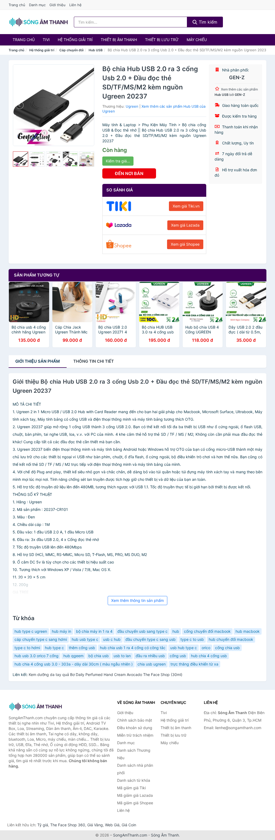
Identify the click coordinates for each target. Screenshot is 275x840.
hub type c (54, 647)
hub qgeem (73, 655)
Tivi (46, 39)
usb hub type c (183, 647)
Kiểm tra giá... (118, 161)
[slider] (20, 159)
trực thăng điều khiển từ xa (194, 664)
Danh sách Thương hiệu (133, 754)
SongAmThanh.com (130, 835)
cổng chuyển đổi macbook (207, 631)
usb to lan (122, 655)
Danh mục (37, 5)
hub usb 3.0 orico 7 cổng (37, 655)
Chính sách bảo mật (134, 720)
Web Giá (112, 825)
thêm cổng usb (82, 647)
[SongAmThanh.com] (38, 22)
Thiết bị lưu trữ (162, 39)
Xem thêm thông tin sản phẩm (137, 600)
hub (175, 631)
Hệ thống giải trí (75, 39)
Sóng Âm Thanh (165, 835)
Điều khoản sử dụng (134, 727)
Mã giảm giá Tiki (131, 788)
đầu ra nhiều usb (150, 655)
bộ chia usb (98, 655)
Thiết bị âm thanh (119, 39)
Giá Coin (129, 825)
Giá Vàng (95, 825)
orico (206, 647)
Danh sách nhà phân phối (135, 769)
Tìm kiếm (207, 22)
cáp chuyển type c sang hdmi (41, 639)
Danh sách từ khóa (133, 780)
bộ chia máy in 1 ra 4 (94, 631)
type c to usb (192, 639)
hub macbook (248, 631)
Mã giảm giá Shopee (135, 803)
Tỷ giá (42, 825)
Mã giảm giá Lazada (135, 795)
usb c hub (112, 639)
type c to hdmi (27, 647)
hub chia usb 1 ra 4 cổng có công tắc (132, 647)
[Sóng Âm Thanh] (35, 706)
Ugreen (132, 106)
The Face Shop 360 (67, 825)
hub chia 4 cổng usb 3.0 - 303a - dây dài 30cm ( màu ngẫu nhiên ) (74, 664)
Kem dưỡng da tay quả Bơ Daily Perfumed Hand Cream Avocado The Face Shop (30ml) (105, 674)
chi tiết (93, 361)
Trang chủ (17, 5)
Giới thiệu (57, 5)
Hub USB (96, 50)
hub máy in (61, 631)
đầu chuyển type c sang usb (150, 639)
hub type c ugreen (31, 631)
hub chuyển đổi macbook (231, 639)
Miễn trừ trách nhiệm (135, 735)
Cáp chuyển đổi (71, 50)
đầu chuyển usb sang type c (142, 631)
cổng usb (178, 655)
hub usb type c (85, 639)
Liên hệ (75, 5)
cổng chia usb (227, 647)
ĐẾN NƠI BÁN (129, 173)
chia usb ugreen (152, 664)
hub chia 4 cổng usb (209, 655)
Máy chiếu (197, 39)
